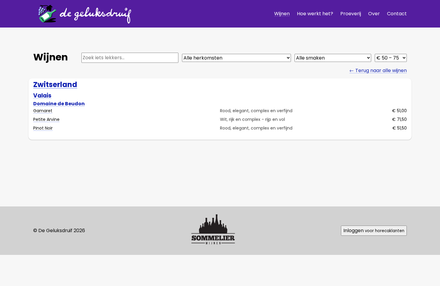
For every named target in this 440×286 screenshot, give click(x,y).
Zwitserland (55, 84)
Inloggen (373, 230)
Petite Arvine (46, 119)
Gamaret (42, 111)
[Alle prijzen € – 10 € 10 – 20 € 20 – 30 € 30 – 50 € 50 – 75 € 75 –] (391, 58)
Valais (42, 96)
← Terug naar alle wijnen (378, 70)
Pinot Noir (43, 128)
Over (374, 13)
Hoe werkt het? (315, 13)
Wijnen (282, 13)
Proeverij (350, 13)
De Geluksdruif (82, 14)
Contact (397, 13)
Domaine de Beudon (59, 103)
